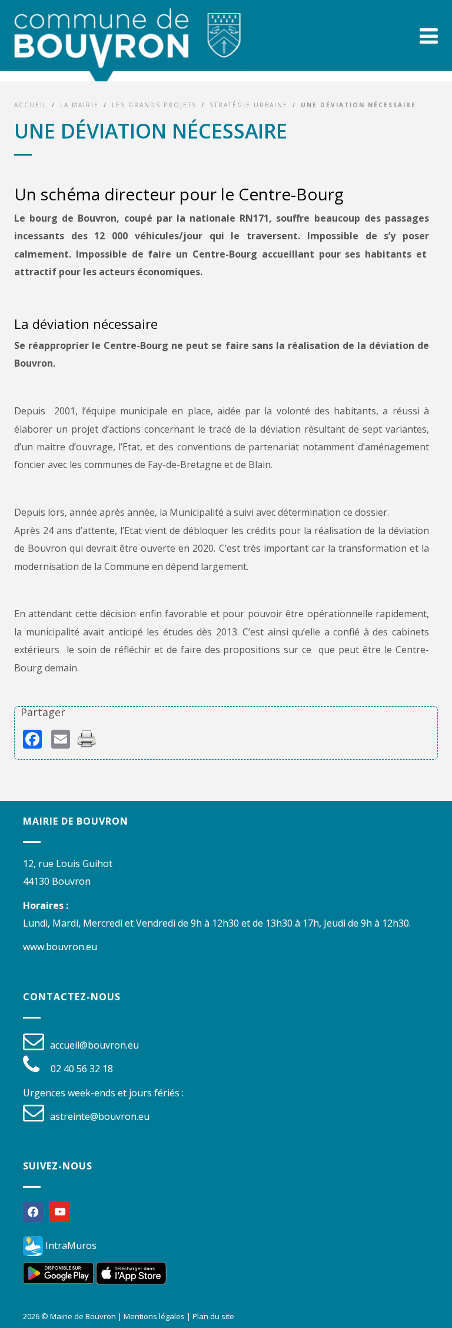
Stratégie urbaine (249, 105)
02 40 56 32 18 (82, 1068)
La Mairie (79, 105)
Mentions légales (154, 1316)
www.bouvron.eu (60, 946)
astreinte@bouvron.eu (99, 1116)
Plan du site (213, 1316)
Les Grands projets (154, 105)
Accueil (30, 105)
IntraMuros (70, 1245)
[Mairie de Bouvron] (127, 47)
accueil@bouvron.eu (94, 1045)
